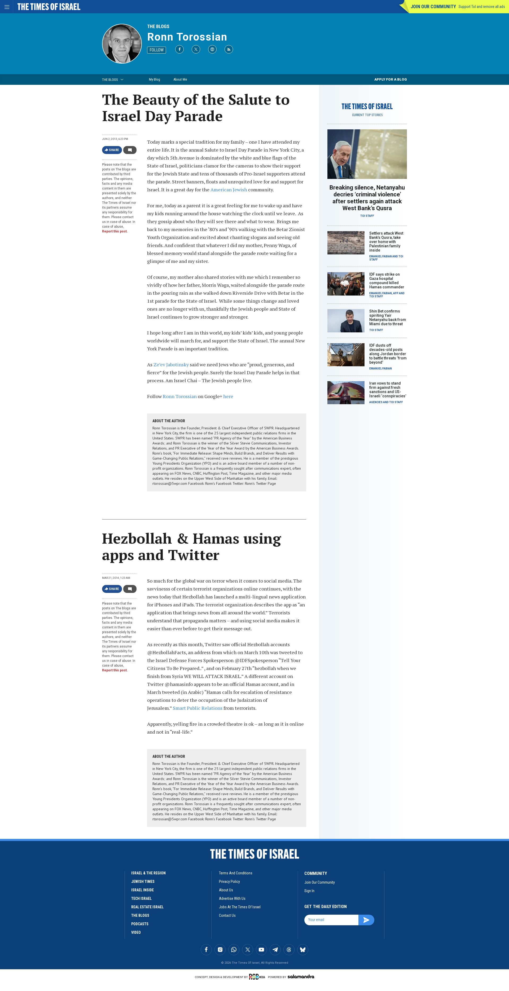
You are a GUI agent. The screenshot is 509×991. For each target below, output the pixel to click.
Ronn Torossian (187, 37)
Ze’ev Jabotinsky (171, 364)
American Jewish (228, 189)
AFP (395, 293)
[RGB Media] (258, 977)
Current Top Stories (367, 115)
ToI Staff (367, 215)
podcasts (139, 924)
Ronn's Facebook (218, 483)
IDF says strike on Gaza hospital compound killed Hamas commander (386, 280)
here (228, 396)
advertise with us (232, 898)
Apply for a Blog (390, 79)
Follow (157, 49)
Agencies (376, 402)
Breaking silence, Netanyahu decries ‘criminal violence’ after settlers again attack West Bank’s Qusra (367, 198)
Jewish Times (143, 881)
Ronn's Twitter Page (260, 483)
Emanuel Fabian (380, 256)
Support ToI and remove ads (482, 7)
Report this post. (115, 231)
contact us (227, 915)
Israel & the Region (148, 873)
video (136, 932)
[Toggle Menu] (6, 6)
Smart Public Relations (197, 708)
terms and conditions (235, 873)
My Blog (154, 79)
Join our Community (433, 6)
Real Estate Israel (147, 907)
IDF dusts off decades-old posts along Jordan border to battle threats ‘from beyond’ (388, 353)
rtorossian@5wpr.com (169, 483)
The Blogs (158, 26)
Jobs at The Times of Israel (240, 907)
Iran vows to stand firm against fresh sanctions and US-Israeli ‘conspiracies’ (387, 389)
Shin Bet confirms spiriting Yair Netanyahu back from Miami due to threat (387, 317)
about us (226, 890)
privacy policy (229, 881)
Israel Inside (142, 890)
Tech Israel (141, 898)
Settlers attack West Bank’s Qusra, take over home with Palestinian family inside (386, 241)
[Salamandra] (301, 976)
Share (114, 150)
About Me (180, 79)
